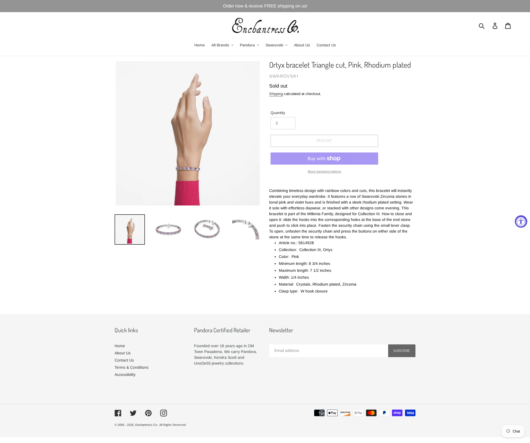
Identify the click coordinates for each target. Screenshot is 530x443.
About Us (123, 353)
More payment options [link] (324, 171)
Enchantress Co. (146, 424)
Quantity (278, 112)
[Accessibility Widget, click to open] (521, 221)
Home (120, 346)
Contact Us (124, 360)
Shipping (276, 94)
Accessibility (125, 374)
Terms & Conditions (132, 367)
